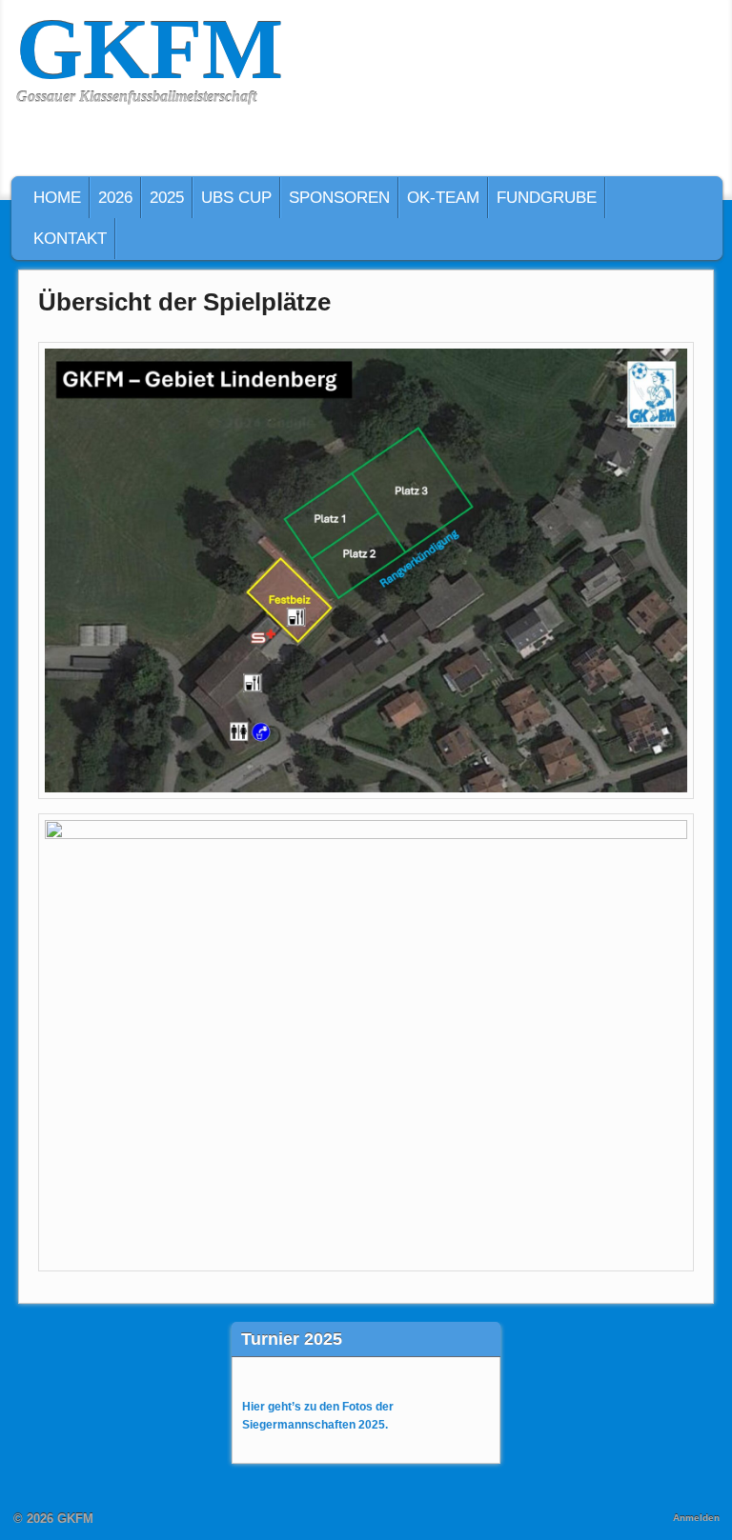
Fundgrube (547, 198)
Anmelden (696, 1517)
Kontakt (70, 239)
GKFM (149, 49)
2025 (167, 198)
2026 (115, 198)
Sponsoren (339, 198)
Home (57, 198)
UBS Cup (236, 198)
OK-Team (443, 198)
